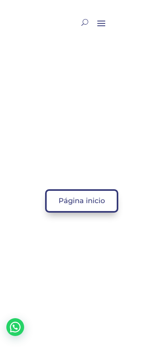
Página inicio (82, 200)
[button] (15, 327)
